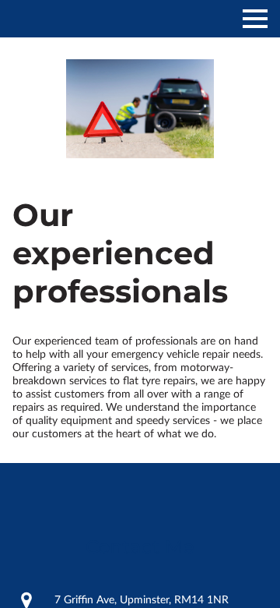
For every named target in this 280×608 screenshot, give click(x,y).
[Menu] (255, 18)
